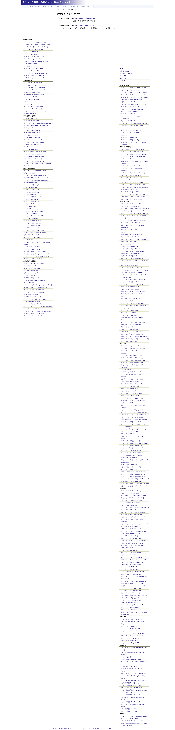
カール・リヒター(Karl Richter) (130, 246)
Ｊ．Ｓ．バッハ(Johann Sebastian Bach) (36, 47)
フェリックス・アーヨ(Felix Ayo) (130, 555)
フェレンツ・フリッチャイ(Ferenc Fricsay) (133, 184)
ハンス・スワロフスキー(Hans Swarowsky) (133, 279)
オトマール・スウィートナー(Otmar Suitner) (133, 239)
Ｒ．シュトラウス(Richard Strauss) (34, 197)
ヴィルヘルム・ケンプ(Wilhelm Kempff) (132, 481)
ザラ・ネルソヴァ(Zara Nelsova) (130, 526)
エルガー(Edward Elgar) (31, 187)
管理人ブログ (123, 78)
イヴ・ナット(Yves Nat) (127, 369)
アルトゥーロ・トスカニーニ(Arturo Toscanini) (134, 92)
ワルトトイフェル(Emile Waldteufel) (34, 211)
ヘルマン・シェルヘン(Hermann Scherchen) (133, 194)
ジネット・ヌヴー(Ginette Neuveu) (131, 533)
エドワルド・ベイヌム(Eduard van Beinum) (133, 104)
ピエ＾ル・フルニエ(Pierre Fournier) (131, 552)
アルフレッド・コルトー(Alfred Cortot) (132, 357)
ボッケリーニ (28, 104)
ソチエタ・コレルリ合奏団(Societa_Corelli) (133, 673)
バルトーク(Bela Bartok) (31, 270)
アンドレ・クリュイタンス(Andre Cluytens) (133, 154)
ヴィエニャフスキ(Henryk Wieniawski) (35, 230)
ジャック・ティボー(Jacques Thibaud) (132, 538)
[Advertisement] (38, 23)
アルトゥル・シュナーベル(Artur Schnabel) (133, 348)
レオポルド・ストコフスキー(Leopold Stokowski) (135, 336)
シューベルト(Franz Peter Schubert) (34, 90)
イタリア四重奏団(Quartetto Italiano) (131, 659)
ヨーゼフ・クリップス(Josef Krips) (131, 324)
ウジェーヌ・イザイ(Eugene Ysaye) (34, 258)
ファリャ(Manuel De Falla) (32, 301)
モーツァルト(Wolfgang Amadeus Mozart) (36, 85)
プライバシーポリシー (76, 728)
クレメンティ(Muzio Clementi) (33, 109)
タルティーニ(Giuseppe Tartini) (33, 51)
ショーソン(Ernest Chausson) (32, 220)
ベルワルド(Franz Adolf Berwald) (33, 106)
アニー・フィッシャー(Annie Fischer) (131, 346)
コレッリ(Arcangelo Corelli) (32, 59)
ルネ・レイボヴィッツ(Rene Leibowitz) (132, 334)
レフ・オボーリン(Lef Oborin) (129, 469)
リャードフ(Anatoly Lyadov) (32, 249)
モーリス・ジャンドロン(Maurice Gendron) (133, 581)
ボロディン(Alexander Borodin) (33, 154)
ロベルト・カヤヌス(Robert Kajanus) (131, 140)
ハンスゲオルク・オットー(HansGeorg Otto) (133, 284)
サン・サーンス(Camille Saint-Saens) (35, 170)
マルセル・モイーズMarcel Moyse (130, 638)
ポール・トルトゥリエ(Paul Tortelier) (131, 564)
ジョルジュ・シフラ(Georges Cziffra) (131, 422)
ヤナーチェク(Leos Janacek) (32, 223)
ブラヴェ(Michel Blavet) (31, 63)
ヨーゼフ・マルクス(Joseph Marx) (34, 313)
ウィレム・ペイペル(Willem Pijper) (34, 304)
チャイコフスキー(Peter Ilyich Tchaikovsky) (36, 177)
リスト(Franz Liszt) (29, 128)
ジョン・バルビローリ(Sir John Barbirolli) (132, 267)
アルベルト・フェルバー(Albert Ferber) (132, 362)
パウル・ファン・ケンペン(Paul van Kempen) (134, 123)
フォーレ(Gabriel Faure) (31, 218)
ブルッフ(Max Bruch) (30, 206)
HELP (121, 68)
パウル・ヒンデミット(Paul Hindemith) (35, 287)
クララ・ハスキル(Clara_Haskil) (130, 395)
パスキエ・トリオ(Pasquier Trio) (130, 692)
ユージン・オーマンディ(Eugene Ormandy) (133, 322)
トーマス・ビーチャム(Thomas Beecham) (133, 173)
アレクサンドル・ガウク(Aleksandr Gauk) (133, 149)
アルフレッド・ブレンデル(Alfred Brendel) (133, 360)
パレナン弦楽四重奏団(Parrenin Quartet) (132, 695)
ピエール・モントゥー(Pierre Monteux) (132, 182)
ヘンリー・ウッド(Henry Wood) (130, 137)
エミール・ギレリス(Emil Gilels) (130, 381)
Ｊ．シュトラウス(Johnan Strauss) (34, 142)
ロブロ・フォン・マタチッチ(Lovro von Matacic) (135, 339)
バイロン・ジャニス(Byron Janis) (130, 441)
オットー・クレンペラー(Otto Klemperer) (132, 237)
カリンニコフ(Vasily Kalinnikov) (33, 201)
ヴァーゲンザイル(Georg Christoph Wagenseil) (37, 73)
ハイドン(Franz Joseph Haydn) (33, 82)
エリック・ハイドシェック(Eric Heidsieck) (133, 384)
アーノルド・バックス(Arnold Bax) (34, 308)
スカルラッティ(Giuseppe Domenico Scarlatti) (37, 44)
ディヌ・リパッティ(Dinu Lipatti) (130, 431)
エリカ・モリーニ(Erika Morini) (130, 510)
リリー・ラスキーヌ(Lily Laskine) (130, 593)
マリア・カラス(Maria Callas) (129, 718)
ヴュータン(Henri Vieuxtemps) (33, 159)
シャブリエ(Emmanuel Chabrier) (33, 227)
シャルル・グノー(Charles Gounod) (34, 161)
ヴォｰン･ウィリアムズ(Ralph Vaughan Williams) (38, 285)
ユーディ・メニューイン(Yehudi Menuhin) (133, 586)
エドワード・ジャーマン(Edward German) (36, 256)
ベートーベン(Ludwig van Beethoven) (35, 87)
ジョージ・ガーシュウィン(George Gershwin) (134, 419)
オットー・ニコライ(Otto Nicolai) (33, 97)
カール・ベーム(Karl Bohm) (129, 241)
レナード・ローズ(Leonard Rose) (130, 602)
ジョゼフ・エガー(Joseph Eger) (130, 626)
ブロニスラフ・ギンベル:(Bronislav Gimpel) (133, 559)
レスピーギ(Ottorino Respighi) (33, 268)
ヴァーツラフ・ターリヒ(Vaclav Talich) (132, 199)
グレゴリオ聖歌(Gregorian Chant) (34, 56)
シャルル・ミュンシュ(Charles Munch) (132, 166)
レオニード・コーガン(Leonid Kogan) (131, 600)
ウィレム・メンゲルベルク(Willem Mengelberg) (134, 97)
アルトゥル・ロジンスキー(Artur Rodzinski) (133, 95)
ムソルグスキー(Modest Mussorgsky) (35, 175)
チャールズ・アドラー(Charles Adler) (131, 121)
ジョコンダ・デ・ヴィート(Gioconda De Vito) (134, 540)
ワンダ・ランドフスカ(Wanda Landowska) (133, 476)
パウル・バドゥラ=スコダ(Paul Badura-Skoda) (134, 443)
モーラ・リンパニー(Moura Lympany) (131, 455)
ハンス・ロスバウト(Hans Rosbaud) (131, 282)
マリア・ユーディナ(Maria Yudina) (131, 450)
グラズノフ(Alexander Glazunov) (33, 246)
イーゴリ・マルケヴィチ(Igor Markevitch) (133, 211)
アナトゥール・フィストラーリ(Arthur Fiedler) (134, 203)
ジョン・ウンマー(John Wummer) (130, 628)
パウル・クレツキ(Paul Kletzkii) (130, 286)
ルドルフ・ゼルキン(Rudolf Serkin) (131, 467)
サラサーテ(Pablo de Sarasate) (33, 204)
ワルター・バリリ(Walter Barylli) (130, 607)
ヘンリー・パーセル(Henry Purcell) (34, 75)
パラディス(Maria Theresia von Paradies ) (36, 101)
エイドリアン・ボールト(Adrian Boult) (132, 222)
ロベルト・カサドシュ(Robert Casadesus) (133, 471)
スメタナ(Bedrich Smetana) (32, 137)
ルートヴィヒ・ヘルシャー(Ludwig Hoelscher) (134, 595)
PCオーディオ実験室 (126, 73)
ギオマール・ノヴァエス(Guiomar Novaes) (133, 391)
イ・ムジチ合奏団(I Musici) (128, 657)
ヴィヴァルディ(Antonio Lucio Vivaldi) (35, 42)
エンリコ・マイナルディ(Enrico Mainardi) (133, 512)
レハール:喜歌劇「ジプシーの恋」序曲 (84, 18)
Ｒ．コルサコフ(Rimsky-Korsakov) (34, 185)
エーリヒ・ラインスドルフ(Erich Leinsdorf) (133, 220)
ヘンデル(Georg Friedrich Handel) (34, 49)
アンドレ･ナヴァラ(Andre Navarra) (131, 502)
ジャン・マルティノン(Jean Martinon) (132, 258)
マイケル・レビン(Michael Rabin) (130, 567)
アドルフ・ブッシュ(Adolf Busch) (130, 90)
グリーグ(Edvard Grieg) (31, 182)
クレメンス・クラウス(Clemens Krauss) (132, 109)
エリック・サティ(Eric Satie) (32, 225)
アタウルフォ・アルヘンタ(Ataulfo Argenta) (133, 87)
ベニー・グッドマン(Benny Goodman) (132, 635)
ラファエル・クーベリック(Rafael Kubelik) (133, 327)
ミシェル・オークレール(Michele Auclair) (132, 571)
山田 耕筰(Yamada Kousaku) (32, 296)
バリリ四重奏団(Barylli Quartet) (130, 683)
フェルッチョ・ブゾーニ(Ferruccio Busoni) (36, 254)
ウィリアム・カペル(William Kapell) (131, 372)
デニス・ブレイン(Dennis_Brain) (130, 631)
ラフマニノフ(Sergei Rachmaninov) (34, 263)
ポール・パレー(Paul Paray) (129, 315)
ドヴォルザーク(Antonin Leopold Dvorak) (36, 180)
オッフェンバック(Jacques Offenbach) (35, 151)
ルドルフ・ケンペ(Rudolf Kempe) (130, 329)
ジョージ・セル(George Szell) (129, 265)
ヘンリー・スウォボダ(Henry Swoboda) (132, 303)
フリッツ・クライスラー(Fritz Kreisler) (132, 557)
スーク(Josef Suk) (29, 275)
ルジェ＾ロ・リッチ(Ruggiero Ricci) (131, 598)
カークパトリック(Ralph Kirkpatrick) (131, 386)
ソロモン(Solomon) (126, 426)
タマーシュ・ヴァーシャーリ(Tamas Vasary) (133, 429)
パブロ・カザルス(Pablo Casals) (130, 289)
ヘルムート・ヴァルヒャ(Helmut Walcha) (132, 448)
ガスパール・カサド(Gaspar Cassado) (132, 514)
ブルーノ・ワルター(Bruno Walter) (131, 192)
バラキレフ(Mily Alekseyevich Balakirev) (35, 232)
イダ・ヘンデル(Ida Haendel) (129, 505)
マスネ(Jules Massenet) (31, 213)
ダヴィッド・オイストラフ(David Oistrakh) (133, 545)
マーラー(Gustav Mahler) (31, 192)
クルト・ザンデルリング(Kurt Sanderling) (133, 251)
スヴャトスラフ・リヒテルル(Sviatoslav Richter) (134, 424)
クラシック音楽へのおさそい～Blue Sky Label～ (47, 2)
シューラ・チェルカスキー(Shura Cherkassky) (134, 412)
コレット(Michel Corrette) (31, 66)
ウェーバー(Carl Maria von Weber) (34, 94)
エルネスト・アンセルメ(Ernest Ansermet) (133, 156)
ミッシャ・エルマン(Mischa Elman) (131, 574)
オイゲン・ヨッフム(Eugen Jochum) (131, 234)
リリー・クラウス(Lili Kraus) (129, 464)
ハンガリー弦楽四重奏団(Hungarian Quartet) (133, 680)
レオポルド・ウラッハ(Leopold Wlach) (132, 640)
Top (75, 9)
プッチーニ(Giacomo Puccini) (32, 189)
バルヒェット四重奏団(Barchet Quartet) (132, 685)
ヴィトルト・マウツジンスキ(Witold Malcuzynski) (135, 479)
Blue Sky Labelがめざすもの (60, 728)
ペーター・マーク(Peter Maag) (130, 310)
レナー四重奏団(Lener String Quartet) (131, 709)
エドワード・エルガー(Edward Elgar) (131, 102)
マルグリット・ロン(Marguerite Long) (132, 452)
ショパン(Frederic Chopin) (32, 120)
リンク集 (122, 80)
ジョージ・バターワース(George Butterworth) (37, 311)
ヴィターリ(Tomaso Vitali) (31, 54)
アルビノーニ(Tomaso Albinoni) (33, 70)
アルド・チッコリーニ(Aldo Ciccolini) (131, 355)
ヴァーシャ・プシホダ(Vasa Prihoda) (35, 299)
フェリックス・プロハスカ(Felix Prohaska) (133, 291)
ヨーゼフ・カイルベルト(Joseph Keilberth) (133, 196)
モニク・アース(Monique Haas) (130, 457)
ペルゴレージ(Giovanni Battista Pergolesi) (36, 61)
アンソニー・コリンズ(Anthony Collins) (132, 151)
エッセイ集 (123, 76)
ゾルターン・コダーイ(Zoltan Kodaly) (35, 289)
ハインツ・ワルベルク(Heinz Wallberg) (132, 272)
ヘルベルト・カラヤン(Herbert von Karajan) (133, 301)
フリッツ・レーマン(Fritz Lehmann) (131, 130)
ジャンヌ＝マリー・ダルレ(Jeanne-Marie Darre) (135, 414)
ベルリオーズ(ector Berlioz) (32, 118)
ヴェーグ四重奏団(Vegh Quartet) (130, 711)
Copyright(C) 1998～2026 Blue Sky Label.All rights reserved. (103, 728)
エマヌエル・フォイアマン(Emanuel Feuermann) (135, 507)
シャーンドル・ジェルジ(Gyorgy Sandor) (132, 410)
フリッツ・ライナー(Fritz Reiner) (130, 189)
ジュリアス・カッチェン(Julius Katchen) (132, 417)
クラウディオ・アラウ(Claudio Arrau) (131, 393)
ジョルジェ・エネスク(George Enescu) (132, 114)
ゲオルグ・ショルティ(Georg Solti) (131, 253)
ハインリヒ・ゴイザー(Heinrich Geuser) (132, 633)
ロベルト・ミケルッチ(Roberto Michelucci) (133, 605)
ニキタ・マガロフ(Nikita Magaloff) (130, 434)
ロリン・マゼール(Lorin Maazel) (130, 341)
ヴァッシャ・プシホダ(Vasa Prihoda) (131, 609)
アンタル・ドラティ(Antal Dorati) (130, 206)
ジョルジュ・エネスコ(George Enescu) (132, 543)
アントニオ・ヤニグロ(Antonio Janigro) (132, 500)
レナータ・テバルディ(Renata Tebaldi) (132, 721)
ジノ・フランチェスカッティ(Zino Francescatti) (134, 536)
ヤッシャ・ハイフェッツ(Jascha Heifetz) (132, 583)
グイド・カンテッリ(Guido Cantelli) (131, 111)
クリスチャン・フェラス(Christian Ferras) (133, 517)
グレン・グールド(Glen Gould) (129, 403)
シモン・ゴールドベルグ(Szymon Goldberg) (133, 529)
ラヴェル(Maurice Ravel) (31, 266)
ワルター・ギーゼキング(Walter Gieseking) (133, 474)
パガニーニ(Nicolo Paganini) (32, 92)
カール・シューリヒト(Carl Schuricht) (131, 158)
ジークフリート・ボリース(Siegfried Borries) (133, 531)
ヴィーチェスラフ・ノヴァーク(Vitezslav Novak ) (38, 306)
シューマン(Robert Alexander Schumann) (36, 125)
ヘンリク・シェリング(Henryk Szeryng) (132, 562)
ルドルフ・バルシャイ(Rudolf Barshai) (132, 331)
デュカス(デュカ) (29, 239)
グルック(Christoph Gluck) (31, 99)
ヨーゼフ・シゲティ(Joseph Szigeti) (131, 588)
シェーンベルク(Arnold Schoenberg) (34, 280)
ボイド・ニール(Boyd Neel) (128, 312)
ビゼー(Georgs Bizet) (30, 173)
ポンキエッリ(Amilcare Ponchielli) (34, 216)
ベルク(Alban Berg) (29, 282)
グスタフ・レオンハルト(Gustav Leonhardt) (133, 400)
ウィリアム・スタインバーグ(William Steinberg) (134, 213)
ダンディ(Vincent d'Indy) (31, 208)
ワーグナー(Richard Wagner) (32, 132)
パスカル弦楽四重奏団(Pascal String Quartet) (134, 690)
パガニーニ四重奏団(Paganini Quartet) (132, 687)
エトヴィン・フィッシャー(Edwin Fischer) (133, 379)
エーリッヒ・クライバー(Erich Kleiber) (132, 99)
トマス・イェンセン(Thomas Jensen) (131, 175)
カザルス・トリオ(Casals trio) (129, 666)
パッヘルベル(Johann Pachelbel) (33, 68)
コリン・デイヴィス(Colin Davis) (130, 256)
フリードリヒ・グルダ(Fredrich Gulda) (132, 445)
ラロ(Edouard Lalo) (29, 147)
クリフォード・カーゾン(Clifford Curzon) (132, 398)
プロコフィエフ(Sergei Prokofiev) (34, 277)
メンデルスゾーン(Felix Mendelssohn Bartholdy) (38, 123)
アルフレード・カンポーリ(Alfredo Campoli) (133, 495)
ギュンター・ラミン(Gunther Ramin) (131, 106)
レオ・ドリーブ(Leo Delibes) (32, 237)
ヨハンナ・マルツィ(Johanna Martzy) (131, 590)
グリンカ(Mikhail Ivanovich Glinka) (34, 156)
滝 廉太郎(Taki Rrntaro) (31, 294)
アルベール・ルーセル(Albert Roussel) (35, 316)
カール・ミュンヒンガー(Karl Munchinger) (133, 244)
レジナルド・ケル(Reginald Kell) (130, 643)
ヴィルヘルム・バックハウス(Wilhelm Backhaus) (135, 483)
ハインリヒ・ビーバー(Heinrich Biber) (35, 78)
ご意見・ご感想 (124, 71)
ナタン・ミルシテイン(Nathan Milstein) (132, 548)
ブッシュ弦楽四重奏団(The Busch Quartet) (133, 702)
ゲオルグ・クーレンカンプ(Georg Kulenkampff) (134, 524)
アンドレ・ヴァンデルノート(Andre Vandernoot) (135, 208)
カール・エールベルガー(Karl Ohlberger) (132, 619)
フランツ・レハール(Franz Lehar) (34, 292)
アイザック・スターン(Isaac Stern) (131, 491)
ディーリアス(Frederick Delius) (33, 235)
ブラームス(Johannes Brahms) (33, 144)
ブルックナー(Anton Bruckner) (33, 139)
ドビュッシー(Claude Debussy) (33, 194)
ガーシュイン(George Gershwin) (33, 273)
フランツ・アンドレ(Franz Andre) (130, 298)
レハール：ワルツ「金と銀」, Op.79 (83, 25)
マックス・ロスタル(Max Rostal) (130, 569)
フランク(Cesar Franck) (31, 135)
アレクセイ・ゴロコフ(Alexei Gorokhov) (132, 498)
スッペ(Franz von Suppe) (31, 149)
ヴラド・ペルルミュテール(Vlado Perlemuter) (134, 486)
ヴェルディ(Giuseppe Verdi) (32, 130)
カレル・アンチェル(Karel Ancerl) (130, 248)
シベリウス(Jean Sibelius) (31, 199)
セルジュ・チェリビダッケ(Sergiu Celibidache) (134, 270)
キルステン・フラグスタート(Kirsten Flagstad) (134, 716)
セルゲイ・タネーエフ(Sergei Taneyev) (35, 251)
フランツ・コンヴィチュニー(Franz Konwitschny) (135, 187)
